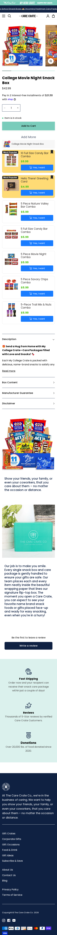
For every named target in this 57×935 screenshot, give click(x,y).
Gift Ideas (8, 855)
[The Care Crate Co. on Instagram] (3, 920)
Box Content (9, 382)
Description (9, 339)
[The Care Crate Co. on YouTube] (14, 920)
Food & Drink (9, 850)
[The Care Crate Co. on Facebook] (8, 920)
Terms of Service (12, 895)
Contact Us (9, 875)
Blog (4, 880)
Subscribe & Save (12, 861)
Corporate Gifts (11, 839)
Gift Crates (8, 833)
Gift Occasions (11, 844)
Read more (8, 371)
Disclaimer (8, 403)
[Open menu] (2, 16)
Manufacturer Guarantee (17, 393)
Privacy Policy (10, 889)
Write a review (28, 645)
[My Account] (46, 16)
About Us (7, 869)
